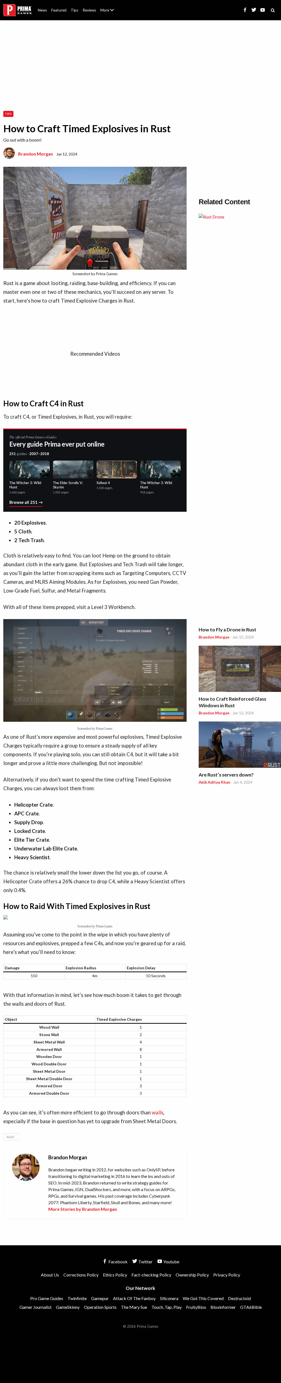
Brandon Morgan (35, 153)
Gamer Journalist (35, 1307)
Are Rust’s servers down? (226, 775)
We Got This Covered (203, 1298)
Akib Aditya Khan (214, 782)
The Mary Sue (134, 1307)
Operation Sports (100, 1307)
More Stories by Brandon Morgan (82, 1209)
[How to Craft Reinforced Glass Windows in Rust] (240, 670)
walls (157, 1112)
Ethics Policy (115, 1274)
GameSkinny (68, 1307)
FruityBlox (196, 1307)
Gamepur (100, 1298)
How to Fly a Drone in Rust (227, 629)
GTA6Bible (251, 1307)
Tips (74, 10)
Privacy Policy (226, 1274)
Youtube (170, 1261)
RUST (11, 1137)
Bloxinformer (223, 1307)
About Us (108, 7)
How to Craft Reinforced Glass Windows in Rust (232, 702)
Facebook (118, 1261)
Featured (58, 10)
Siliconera (169, 1298)
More (110, 12)
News (42, 10)
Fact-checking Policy (151, 1274)
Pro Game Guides (46, 1298)
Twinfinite (77, 1298)
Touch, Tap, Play (166, 1307)
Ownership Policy (192, 1274)
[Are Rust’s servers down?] (240, 745)
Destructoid (239, 1298)
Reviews (89, 10)
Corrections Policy (81, 1274)
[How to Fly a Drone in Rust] (240, 419)
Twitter (145, 1261)
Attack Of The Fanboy (134, 1298)
